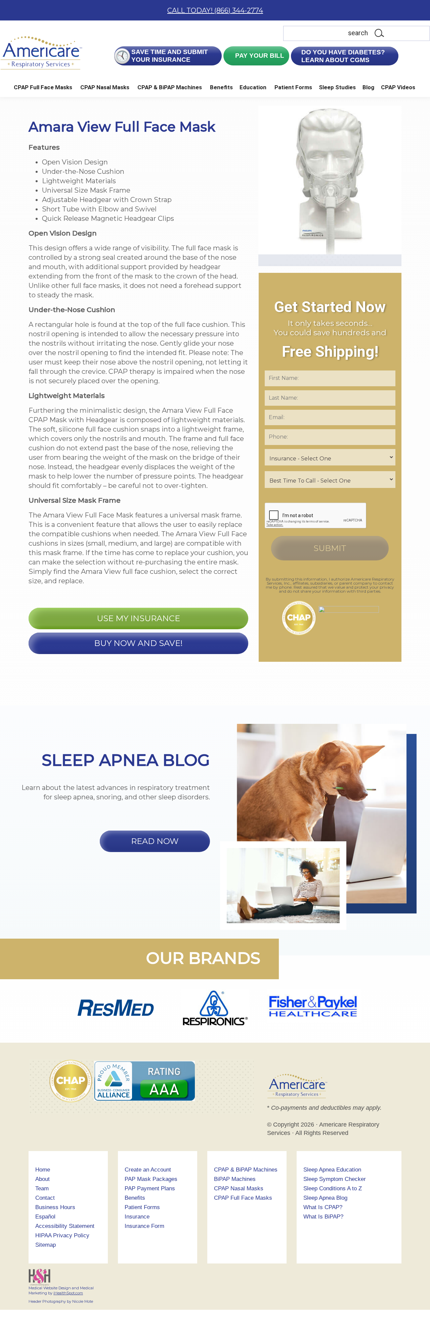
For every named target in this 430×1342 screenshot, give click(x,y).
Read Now (155, 841)
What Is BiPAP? (323, 1216)
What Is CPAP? (322, 1207)
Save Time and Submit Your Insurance (169, 55)
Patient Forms (293, 87)
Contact (45, 1198)
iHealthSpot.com (68, 1293)
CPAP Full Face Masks (43, 87)
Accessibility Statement (64, 1226)
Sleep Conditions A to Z (332, 1188)
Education (253, 87)
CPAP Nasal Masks (104, 87)
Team (42, 1188)
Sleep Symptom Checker (334, 1179)
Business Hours (55, 1207)
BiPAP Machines (235, 1179)
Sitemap (45, 1245)
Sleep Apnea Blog (325, 1198)
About (42, 1179)
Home (42, 1169)
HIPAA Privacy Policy (62, 1235)
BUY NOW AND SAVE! (138, 643)
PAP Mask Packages (151, 1179)
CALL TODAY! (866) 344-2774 (215, 10)
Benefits (221, 87)
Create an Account (148, 1169)
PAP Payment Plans (150, 1188)
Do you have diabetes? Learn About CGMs (343, 56)
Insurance (137, 1216)
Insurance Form (144, 1226)
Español (45, 1216)
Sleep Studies (337, 87)
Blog (368, 87)
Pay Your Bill (258, 55)
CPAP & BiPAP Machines (169, 87)
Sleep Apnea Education (332, 1169)
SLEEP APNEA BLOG (126, 760)
